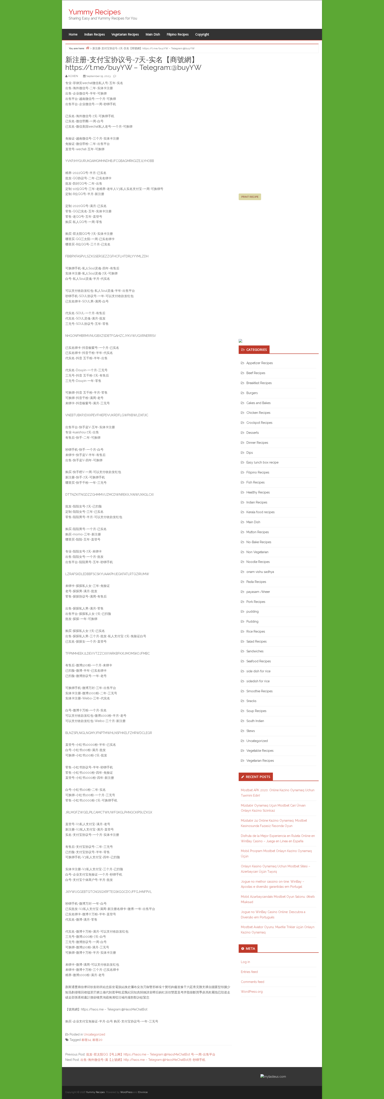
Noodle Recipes (258, 562)
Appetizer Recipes (259, 363)
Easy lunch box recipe (262, 462)
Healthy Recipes (258, 492)
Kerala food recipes (260, 512)
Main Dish (153, 34)
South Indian (255, 721)
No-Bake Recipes (258, 542)
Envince (143, 1092)
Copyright (202, 34)
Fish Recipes (255, 482)
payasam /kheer (258, 592)
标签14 (86, 1040)
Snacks (251, 701)
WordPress (126, 1092)
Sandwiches (255, 651)
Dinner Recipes (257, 442)
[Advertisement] (272, 125)
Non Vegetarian (257, 552)
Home (73, 34)
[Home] (87, 48)
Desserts (252, 432)
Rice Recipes (255, 631)
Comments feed (252, 982)
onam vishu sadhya (260, 572)
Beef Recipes (255, 373)
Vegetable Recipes (260, 750)
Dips (249, 452)
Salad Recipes (256, 641)
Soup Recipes (256, 711)
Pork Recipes (255, 602)
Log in (245, 962)
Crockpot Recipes (259, 422)
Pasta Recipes (256, 582)
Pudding (252, 621)
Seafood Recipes (258, 661)
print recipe (249, 196)
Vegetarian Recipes (125, 34)
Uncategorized (94, 1034)
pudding (252, 611)
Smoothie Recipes (259, 691)
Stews (250, 731)
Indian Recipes (94, 34)
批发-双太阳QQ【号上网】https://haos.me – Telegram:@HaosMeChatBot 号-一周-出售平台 (150, 1054)
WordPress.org (252, 991)
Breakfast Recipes (259, 383)
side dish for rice (258, 671)
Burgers (252, 393)
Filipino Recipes (178, 34)
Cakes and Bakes (258, 403)
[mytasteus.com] (273, 1076)
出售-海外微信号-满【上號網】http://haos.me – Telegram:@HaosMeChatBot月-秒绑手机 (142, 1060)
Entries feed (249, 972)
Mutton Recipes (257, 532)
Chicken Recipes (258, 412)
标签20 (97, 1040)
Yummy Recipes (95, 12)
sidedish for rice (258, 681)
